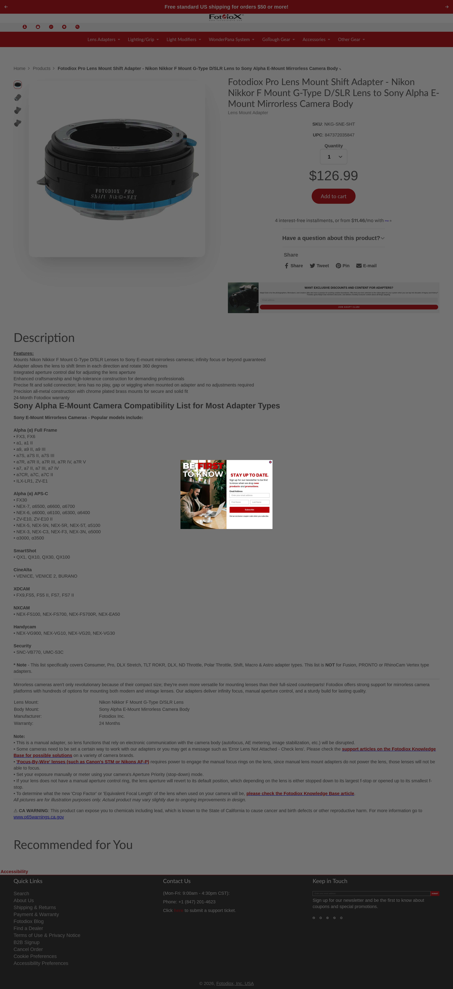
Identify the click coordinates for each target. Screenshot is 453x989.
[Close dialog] (270, 462)
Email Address (236, 491)
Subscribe (249, 510)
